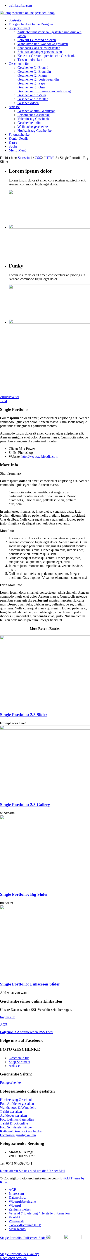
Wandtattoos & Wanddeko (18, 1107)
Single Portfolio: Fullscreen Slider (30, 984)
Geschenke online (29, 123)
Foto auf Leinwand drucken (36, 40)
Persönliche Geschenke (33, 115)
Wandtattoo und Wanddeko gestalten (42, 44)
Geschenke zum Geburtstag (36, 111)
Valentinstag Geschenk (33, 119)
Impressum (7, 1017)
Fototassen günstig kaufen (18, 1135)
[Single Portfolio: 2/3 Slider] (45, 639)
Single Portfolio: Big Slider (24, 894)
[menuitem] (49, 20)
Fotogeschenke (10, 1082)
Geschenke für (19, 1058)
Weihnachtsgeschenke (32, 126)
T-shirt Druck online (14, 1123)
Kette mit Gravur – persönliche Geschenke (46, 56)
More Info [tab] (7, 531)
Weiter (14, 397)
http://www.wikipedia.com (39, 456)
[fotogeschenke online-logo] (27, 13)
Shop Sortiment (19, 1062)
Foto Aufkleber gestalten (17, 1103)
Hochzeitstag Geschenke (34, 130)
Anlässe (14, 1066)
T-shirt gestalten (11, 1111)
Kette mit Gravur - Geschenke (21, 1131)
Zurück (5, 397)
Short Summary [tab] (11, 473)
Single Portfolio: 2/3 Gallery (25, 804)
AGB (4, 1024)
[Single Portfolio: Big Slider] (45, 818)
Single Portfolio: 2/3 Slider (23, 714)
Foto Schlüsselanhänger (16, 1127)
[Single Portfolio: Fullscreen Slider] (45, 908)
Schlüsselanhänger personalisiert (39, 52)
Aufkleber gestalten (13, 1115)
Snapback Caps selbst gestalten (38, 48)
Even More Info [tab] (11, 585)
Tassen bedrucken (29, 60)
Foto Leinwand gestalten (17, 1119)
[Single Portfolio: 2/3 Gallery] (45, 728)
